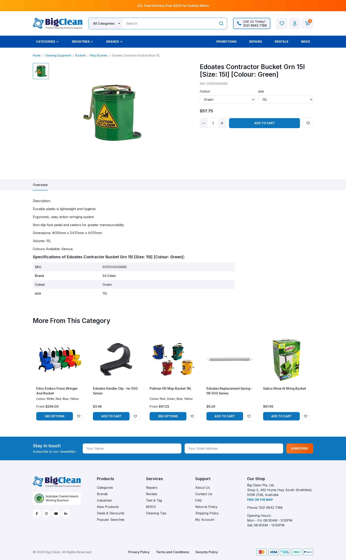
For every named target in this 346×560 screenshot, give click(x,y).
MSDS (151, 507)
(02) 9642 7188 (271, 508)
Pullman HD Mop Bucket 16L (171, 388)
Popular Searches (111, 520)
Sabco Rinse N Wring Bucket (284, 388)
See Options (54, 416)
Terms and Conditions (172, 552)
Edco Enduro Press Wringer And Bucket (57, 390)
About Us (202, 488)
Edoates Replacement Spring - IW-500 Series (229, 390)
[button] (294, 23)
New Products (108, 507)
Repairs (151, 488)
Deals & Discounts (110, 513)
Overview (40, 185)
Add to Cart (264, 123)
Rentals (151, 494)
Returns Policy (206, 507)
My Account (204, 520)
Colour (205, 91)
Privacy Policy (139, 552)
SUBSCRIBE (299, 448)
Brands (102, 494)
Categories (105, 488)
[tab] (40, 184)
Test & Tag (154, 500)
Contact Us (203, 494)
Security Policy (206, 552)
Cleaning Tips (156, 513)
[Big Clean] (57, 23)
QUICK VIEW (59, 379)
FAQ (198, 500)
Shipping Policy (207, 513)
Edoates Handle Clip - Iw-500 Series (115, 390)
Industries (104, 500)
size (261, 91)
